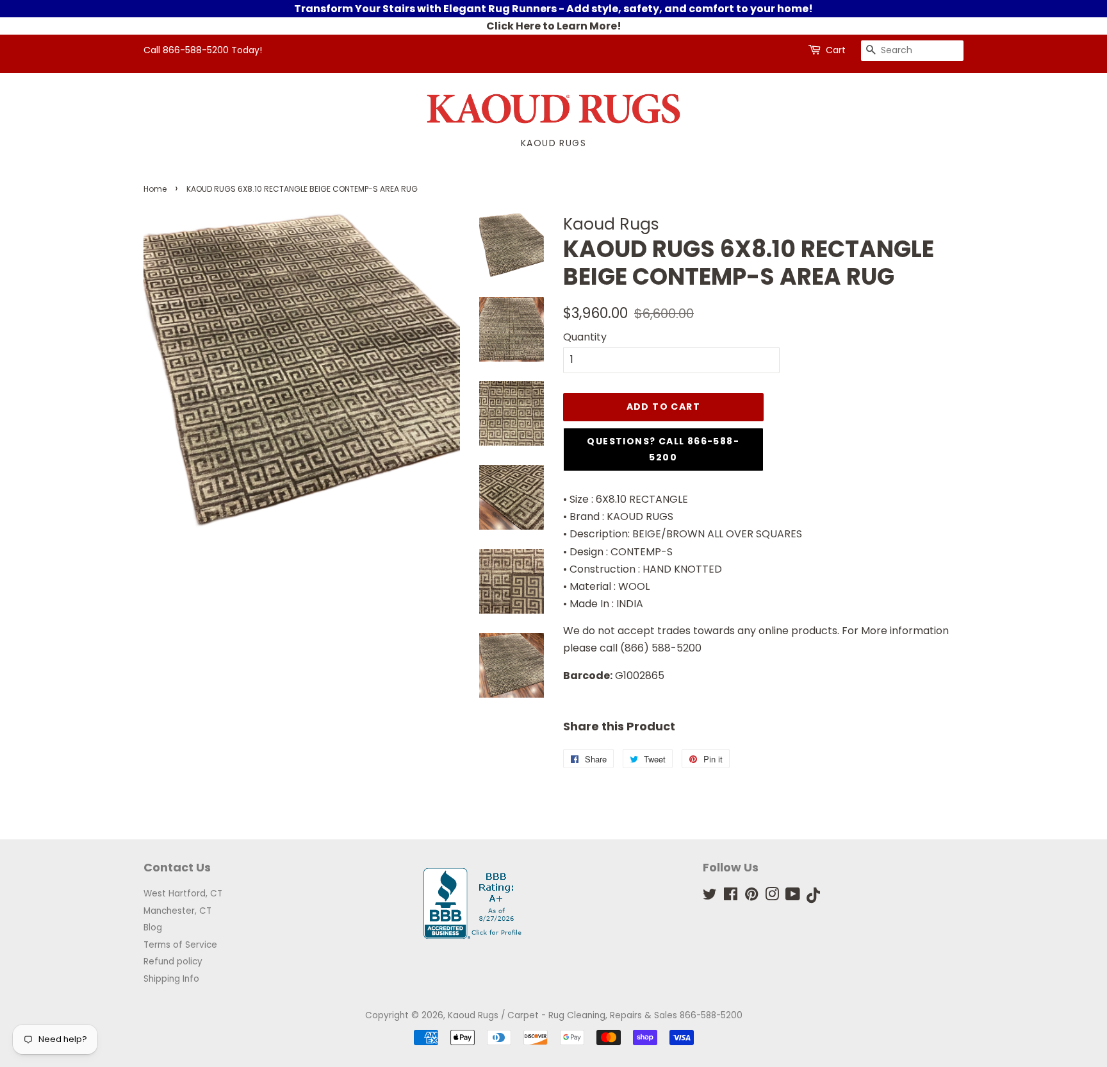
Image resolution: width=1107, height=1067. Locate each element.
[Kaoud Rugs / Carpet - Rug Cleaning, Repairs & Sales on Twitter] (710, 897)
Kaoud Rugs (553, 143)
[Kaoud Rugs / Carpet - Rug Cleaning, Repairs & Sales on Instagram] (772, 897)
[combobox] (912, 50)
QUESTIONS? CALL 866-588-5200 (663, 449)
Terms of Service (180, 945)
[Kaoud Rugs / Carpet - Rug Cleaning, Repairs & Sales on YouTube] (792, 897)
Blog (153, 927)
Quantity (585, 337)
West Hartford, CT (183, 893)
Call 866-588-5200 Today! (203, 50)
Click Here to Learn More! (553, 26)
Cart (836, 50)
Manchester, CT (177, 911)
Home (155, 188)
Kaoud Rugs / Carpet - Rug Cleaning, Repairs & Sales (562, 1015)
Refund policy (173, 961)
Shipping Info (171, 979)
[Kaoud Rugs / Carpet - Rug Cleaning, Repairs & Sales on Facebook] (730, 897)
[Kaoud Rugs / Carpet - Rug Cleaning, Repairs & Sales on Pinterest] (751, 897)
